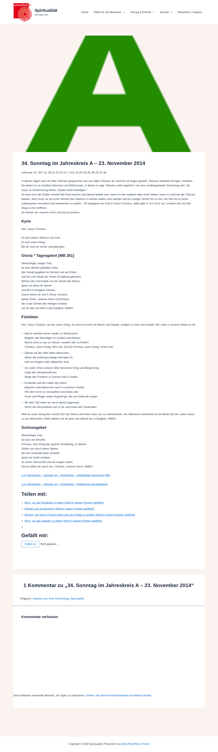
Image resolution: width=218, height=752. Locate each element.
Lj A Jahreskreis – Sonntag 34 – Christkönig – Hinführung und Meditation (64, 484)
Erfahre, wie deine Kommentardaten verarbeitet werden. (119, 695)
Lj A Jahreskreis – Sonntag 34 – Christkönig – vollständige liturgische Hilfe (65, 475)
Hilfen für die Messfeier (107, 12)
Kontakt (164, 12)
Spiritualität (46, 10)
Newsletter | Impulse (190, 12)
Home (84, 12)
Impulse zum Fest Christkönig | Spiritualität (58, 598)
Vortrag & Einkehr (140, 12)
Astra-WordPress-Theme (135, 744)
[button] (123, 12)
